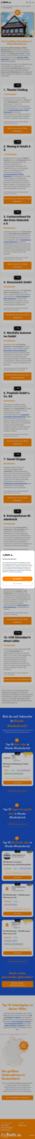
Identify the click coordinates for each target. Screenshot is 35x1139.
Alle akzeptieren (17, 579)
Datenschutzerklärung (17, 571)
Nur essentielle (17, 583)
